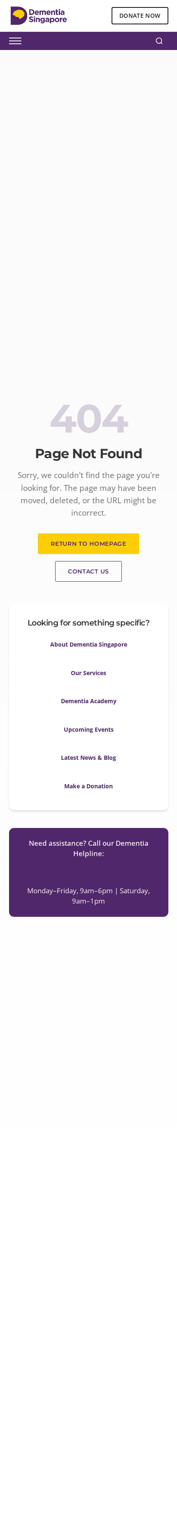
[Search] (159, 41)
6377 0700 (88, 872)
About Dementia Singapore (88, 644)
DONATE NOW (140, 15)
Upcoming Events (89, 729)
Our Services (88, 673)
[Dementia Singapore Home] (38, 15)
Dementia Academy (88, 701)
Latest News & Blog (88, 757)
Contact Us (88, 571)
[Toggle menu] (15, 41)
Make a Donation (88, 786)
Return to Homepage (88, 543)
